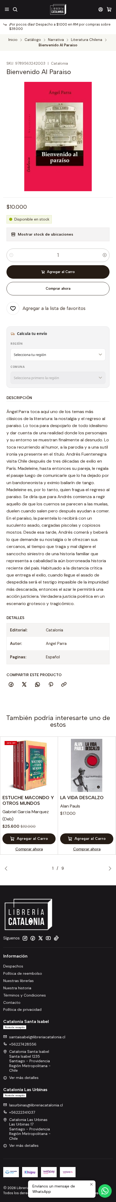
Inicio (13, 40)
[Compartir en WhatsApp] (37, 685)
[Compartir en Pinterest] (50, 685)
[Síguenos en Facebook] (32, 938)
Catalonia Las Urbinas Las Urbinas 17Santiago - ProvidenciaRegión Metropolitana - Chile (30, 1129)
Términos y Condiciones (24, 995)
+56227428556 (22, 1044)
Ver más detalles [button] (24, 1077)
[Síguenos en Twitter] (40, 938)
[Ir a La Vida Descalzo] (86, 765)
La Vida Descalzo (82, 797)
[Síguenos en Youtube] (48, 938)
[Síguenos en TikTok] (56, 938)
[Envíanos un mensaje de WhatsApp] (105, 1191)
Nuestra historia (17, 988)
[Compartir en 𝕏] (24, 685)
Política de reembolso (22, 973)
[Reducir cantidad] (11, 255)
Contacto (12, 1002)
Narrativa (56, 40)
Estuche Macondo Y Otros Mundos (28, 800)
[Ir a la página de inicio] (58, 9)
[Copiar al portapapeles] (64, 685)
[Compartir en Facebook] (11, 685)
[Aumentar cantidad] (104, 255)
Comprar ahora (58, 288)
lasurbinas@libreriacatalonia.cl (36, 1105)
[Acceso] (100, 9)
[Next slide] (109, 868)
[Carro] (109, 9)
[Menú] (7, 9)
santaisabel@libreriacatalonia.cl (37, 1037)
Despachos (13, 966)
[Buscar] (15, 9)
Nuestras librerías (18, 980)
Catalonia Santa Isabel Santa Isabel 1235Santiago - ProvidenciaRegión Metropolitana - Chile (30, 1061)
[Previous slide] (7, 868)
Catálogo (33, 40)
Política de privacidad (22, 1009)
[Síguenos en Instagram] (25, 938)
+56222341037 (22, 1112)
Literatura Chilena (86, 40)
